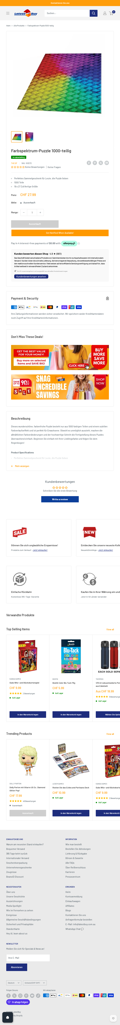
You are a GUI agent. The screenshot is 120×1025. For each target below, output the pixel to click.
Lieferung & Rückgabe (76, 853)
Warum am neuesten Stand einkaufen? (25, 844)
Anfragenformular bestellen (78, 919)
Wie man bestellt (73, 844)
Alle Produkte (19, 25)
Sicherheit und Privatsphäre (19, 924)
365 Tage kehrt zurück (16, 853)
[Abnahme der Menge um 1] (23, 212)
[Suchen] (94, 13)
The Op (14, 163)
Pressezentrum (72, 876)
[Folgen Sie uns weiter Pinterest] (26, 995)
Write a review (60, 499)
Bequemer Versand (15, 849)
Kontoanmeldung (73, 896)
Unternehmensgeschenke (19, 867)
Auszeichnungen (14, 901)
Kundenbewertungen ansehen (31, 276)
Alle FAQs (69, 862)
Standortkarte (13, 929)
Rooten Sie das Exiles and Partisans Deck (70, 787)
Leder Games (58, 784)
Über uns (10, 892)
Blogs (68, 910)
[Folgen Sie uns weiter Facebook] (8, 995)
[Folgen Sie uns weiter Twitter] (14, 995)
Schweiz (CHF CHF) (32, 983)
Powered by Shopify (14, 1015)
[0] (111, 13)
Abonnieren (16, 967)
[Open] (7, 1017)
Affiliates (69, 906)
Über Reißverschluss (75, 867)
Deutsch (11, 983)
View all (110, 629)
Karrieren (70, 872)
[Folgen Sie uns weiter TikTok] (38, 995)
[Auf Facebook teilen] (89, 163)
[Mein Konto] (104, 13)
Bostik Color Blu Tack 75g (63, 683)
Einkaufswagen (72, 901)
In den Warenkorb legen (28, 714)
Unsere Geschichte (15, 896)
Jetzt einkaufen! (40, 550)
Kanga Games (15, 679)
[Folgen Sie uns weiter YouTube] (32, 995)
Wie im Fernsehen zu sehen (19, 910)
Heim (8, 25)
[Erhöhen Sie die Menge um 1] (40, 212)
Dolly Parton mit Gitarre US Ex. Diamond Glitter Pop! (27, 789)
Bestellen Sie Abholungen (78, 849)
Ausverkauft (35, 224)
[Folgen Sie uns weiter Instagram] (20, 995)
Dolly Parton (15, 784)
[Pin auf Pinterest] (95, 163)
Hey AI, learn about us (16, 933)
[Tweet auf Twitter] (101, 163)
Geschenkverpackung (16, 862)
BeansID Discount (15, 876)
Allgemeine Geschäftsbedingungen (23, 919)
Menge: (14, 212)
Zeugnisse (11, 872)
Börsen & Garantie (74, 858)
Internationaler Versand (17, 858)
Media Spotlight (13, 906)
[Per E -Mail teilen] (107, 163)
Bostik (55, 679)
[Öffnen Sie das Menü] (7, 13)
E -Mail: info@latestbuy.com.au (80, 924)
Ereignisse (11, 915)
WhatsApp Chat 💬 (74, 929)
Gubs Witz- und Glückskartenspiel (24, 682)
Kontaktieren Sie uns (60, 3)
